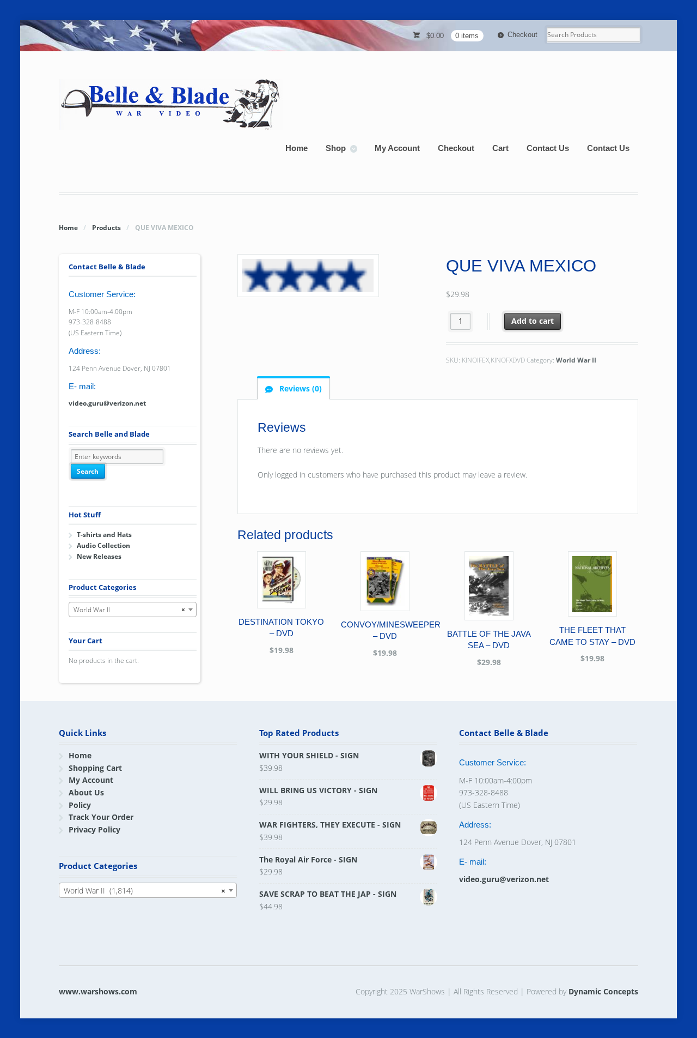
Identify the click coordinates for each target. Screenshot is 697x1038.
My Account (397, 148)
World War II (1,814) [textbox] (144, 890)
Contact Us (548, 148)
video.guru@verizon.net (107, 403)
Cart (500, 148)
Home (296, 148)
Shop (336, 148)
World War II (576, 360)
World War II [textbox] (129, 609)
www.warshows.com (98, 991)
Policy (80, 805)
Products (106, 227)
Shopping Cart (95, 768)
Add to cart (532, 321)
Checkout (522, 35)
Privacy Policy (94, 829)
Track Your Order (101, 817)
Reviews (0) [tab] (299, 388)
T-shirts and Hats (104, 534)
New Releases (99, 556)
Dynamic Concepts (603, 991)
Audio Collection (103, 545)
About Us (86, 792)
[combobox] (133, 609)
